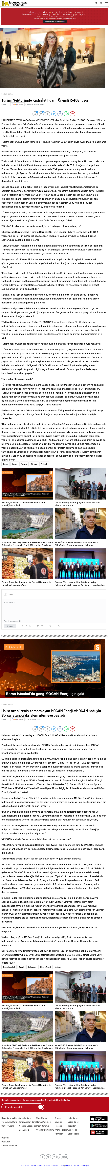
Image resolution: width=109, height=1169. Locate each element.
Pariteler (59, 1133)
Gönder (10, 626)
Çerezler (55, 1165)
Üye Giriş (5, 1137)
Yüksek (44, 464)
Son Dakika (24, 1129)
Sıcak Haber (73, 1133)
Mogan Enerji (45, 967)
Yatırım (58, 967)
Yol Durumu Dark (9, 1122)
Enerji (21, 967)
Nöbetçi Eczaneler (27, 1126)
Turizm (24, 464)
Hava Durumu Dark (10, 1118)
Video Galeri (73, 1122)
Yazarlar (72, 1126)
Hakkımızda (24, 1165)
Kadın (5, 464)
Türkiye (34, 464)
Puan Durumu (42, 1126)
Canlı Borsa (41, 1118)
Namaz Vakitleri (43, 1122)
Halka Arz (32, 967)
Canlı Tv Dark (25, 1118)
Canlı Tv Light (7, 1126)
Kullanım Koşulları (72, 1165)
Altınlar (58, 1118)
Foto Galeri (73, 1118)
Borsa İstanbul (9, 967)
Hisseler (58, 1126)
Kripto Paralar (61, 1129)
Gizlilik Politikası (43, 1165)
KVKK (61, 1165)
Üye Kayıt (5, 1141)
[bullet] (42, 626)
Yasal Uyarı (85, 1165)
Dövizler (58, 1122)
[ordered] (38, 626)
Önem (14, 464)
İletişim (33, 1165)
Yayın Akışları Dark (27, 1122)
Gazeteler (72, 1129)
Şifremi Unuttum (9, 1145)
